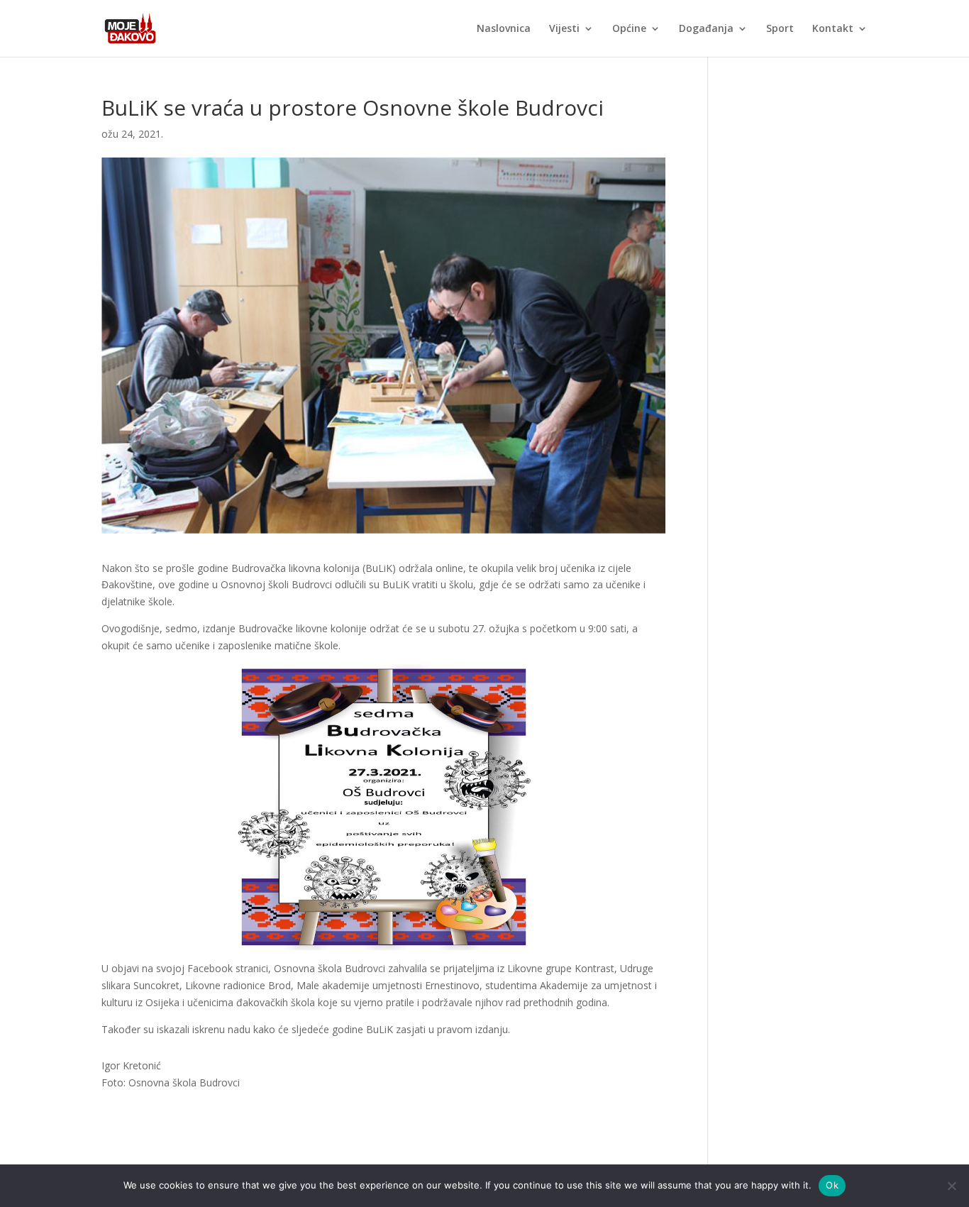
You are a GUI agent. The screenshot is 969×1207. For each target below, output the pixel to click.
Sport (780, 29)
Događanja (706, 29)
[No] (951, 1186)
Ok (832, 1185)
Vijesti (564, 29)
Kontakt (832, 29)
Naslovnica (504, 29)
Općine (629, 29)
